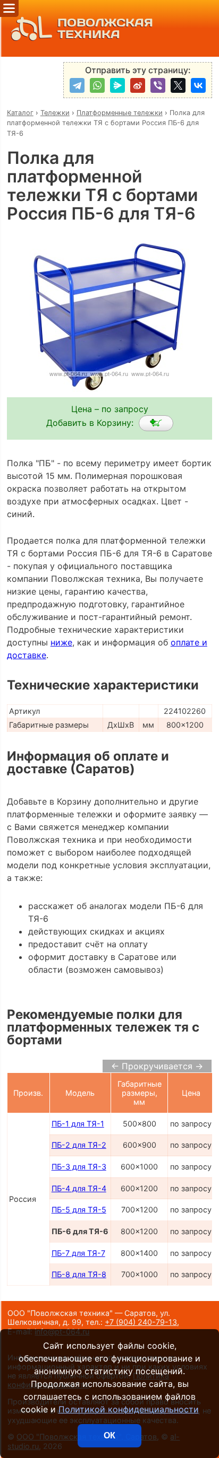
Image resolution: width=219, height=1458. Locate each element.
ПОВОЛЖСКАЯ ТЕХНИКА (105, 28)
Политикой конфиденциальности (128, 1409)
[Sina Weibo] (138, 85)
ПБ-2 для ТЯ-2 (79, 1144)
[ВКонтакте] (198, 85)
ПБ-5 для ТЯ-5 (79, 1209)
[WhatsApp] (97, 85)
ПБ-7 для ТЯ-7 (78, 1253)
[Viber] (158, 85)
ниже (61, 642)
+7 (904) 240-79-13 (141, 1321)
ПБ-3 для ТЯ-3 (79, 1166)
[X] (178, 85)
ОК (109, 1435)
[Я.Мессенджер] (117, 85)
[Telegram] (77, 85)
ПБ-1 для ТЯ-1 (78, 1123)
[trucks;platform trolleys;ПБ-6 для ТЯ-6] (156, 423)
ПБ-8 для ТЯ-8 (79, 1274)
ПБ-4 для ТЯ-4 (79, 1188)
